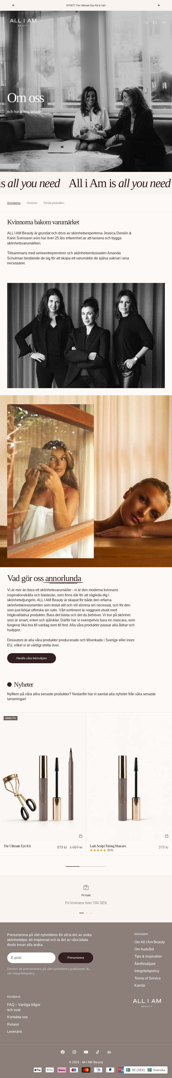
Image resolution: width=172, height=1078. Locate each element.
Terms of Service (147, 978)
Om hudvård (144, 949)
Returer (13, 1024)
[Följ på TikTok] (97, 1052)
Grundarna (13, 203)
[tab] (20, 684)
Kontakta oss (17, 1017)
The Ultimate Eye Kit (17, 846)
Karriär (139, 985)
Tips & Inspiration (148, 956)
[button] (146, 1070)
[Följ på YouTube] (86, 1052)
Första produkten (54, 203)
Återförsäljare (145, 964)
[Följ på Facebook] (62, 1052)
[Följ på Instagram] (74, 1052)
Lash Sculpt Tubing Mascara (108, 846)
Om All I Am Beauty (149, 942)
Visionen (32, 203)
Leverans (14, 1031)
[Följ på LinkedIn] (109, 1052)
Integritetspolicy (146, 971)
